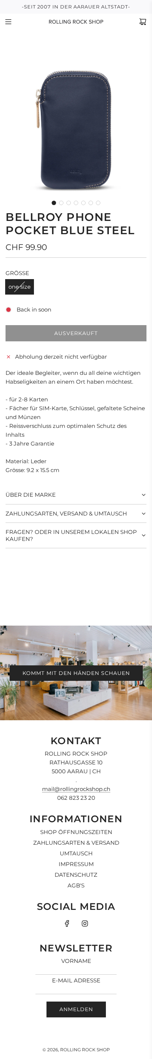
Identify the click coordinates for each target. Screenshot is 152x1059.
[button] (54, 203)
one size (19, 286)
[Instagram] (85, 923)
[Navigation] (8, 22)
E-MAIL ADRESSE (76, 980)
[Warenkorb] (143, 22)
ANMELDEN (76, 1009)
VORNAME (76, 960)
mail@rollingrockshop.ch (76, 788)
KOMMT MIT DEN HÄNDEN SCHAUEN (76, 673)
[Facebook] (67, 923)
